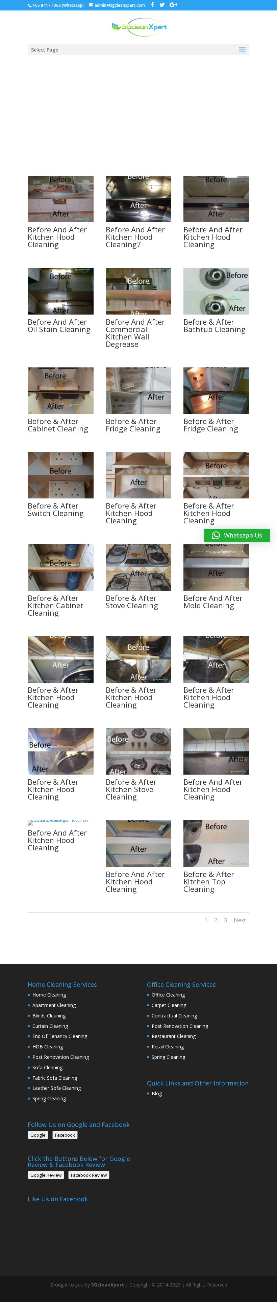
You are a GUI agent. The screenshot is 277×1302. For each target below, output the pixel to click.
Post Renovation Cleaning (60, 1057)
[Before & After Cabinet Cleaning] (61, 412)
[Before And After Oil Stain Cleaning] (61, 313)
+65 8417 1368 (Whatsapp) (58, 5)
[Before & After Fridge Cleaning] (139, 412)
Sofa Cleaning (47, 1067)
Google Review (45, 1175)
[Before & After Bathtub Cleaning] (216, 313)
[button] (237, 535)
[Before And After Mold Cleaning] (216, 589)
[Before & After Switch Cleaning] (61, 496)
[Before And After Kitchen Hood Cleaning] (61, 220)
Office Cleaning (168, 994)
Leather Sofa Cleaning (56, 1088)
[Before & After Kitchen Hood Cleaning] (139, 496)
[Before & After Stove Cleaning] (139, 589)
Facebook (65, 1135)
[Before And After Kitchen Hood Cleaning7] (139, 220)
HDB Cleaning (47, 1046)
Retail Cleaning (168, 1046)
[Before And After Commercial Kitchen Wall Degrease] (139, 313)
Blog (157, 1093)
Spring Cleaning (49, 1098)
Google (38, 1135)
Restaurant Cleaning (174, 1036)
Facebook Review (89, 1175)
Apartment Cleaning (54, 1005)
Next (240, 920)
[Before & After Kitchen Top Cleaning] (216, 865)
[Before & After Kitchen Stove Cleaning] (139, 773)
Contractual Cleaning (174, 1015)
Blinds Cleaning (49, 1015)
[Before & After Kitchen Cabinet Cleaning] (61, 589)
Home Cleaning (49, 994)
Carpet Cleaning (169, 1005)
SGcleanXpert (107, 1284)
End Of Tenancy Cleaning (59, 1036)
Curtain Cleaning (50, 1026)
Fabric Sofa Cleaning (54, 1078)
